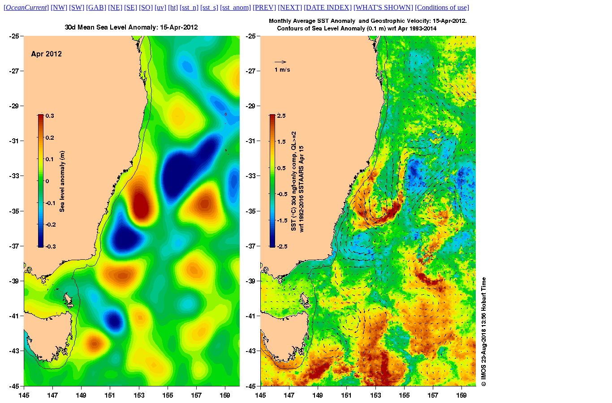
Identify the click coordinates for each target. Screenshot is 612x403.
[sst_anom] (235, 7)
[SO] (146, 7)
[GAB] (96, 7)
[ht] (173, 7)
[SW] (76, 7)
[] (26, 7)
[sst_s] (209, 7)
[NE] (115, 7)
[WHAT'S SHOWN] (383, 7)
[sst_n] (189, 7)
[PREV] (264, 7)
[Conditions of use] (442, 7)
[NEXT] (290, 7)
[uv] (160, 7)
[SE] (130, 7)
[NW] (59, 7)
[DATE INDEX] (328, 7)
